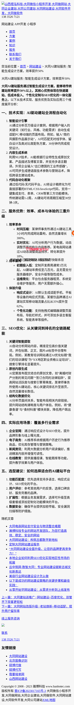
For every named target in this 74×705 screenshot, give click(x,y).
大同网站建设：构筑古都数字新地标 (33, 539)
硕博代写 (15, 669)
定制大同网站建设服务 (24, 544)
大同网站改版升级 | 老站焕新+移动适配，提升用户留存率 (37, 609)
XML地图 (49, 700)
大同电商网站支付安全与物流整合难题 (35, 526)
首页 (23, 66)
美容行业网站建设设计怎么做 (29, 576)
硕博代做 (15, 665)
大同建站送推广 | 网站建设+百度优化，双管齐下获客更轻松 (37, 599)
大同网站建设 (18, 656)
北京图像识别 (18, 660)
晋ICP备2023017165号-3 (30, 691)
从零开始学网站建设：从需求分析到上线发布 (39, 589)
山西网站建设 (18, 678)
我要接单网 (16, 674)
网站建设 (35, 66)
